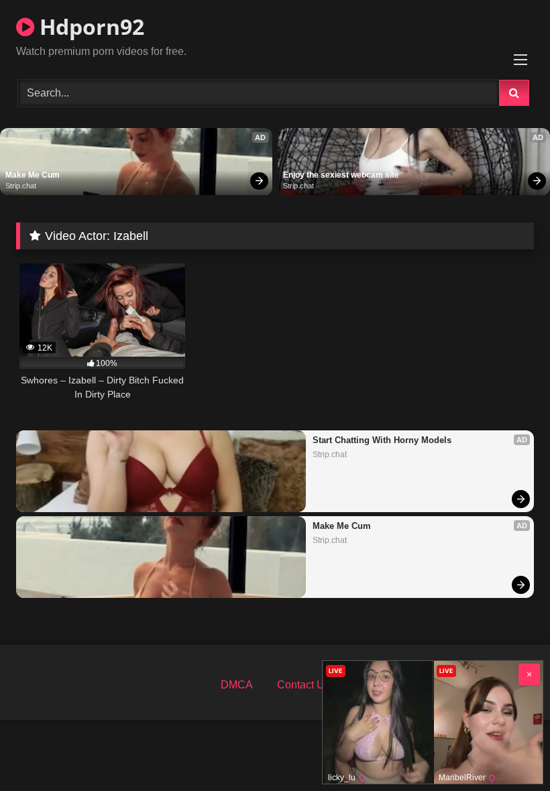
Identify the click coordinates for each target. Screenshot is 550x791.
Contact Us (303, 684)
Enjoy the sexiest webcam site (341, 175)
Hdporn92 (89, 26)
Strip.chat (20, 186)
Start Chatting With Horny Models (382, 440)
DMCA (237, 684)
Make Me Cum (32, 175)
